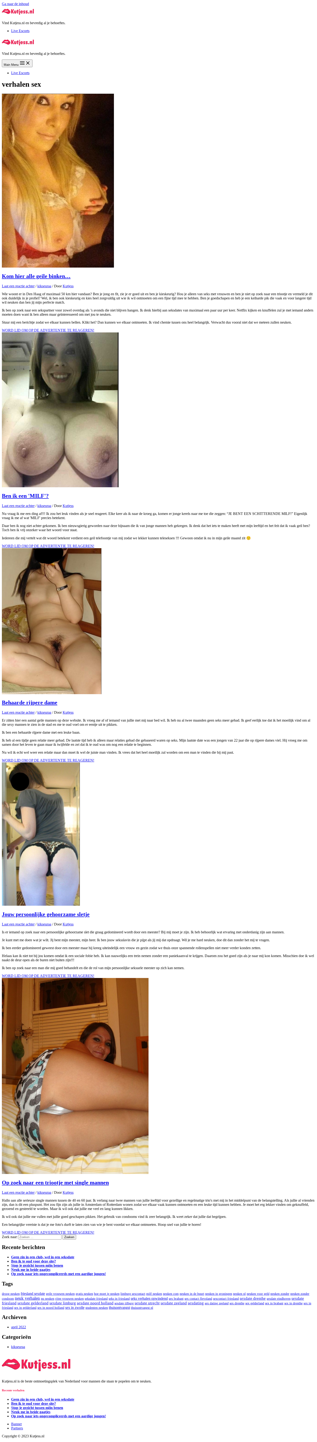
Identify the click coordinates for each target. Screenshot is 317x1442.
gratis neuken (84, 1294)
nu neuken (47, 1298)
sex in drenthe (293, 1303)
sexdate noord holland (95, 1303)
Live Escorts (20, 31)
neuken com (171, 1294)
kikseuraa (44, 286)
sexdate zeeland (174, 1303)
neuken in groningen (218, 1294)
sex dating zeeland (217, 1303)
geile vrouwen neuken (60, 1294)
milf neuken (154, 1294)
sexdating (196, 1303)
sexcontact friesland (226, 1298)
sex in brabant (274, 1303)
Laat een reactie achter (18, 286)
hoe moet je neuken (107, 1294)
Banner (16, 1424)
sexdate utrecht (147, 1303)
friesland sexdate (33, 1294)
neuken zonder (279, 1294)
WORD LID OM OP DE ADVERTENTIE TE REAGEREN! (48, 330)
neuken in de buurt (192, 1294)
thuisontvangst (119, 1307)
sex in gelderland (25, 1307)
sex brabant (176, 1298)
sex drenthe (237, 1303)
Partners (17, 1428)
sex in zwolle (74, 1307)
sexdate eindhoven (279, 1298)
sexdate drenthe (253, 1298)
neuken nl (239, 1294)
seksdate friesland (96, 1298)
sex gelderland (254, 1303)
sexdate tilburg (124, 1303)
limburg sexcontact (132, 1294)
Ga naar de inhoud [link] (15, 4)
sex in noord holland (50, 1307)
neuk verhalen (27, 1298)
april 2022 (18, 1327)
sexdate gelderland (33, 1303)
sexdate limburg (62, 1303)
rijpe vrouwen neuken (69, 1298)
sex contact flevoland (198, 1298)
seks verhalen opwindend (149, 1298)
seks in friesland (119, 1298)
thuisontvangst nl (142, 1307)
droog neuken (11, 1294)
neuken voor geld (258, 1294)
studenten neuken (96, 1307)
